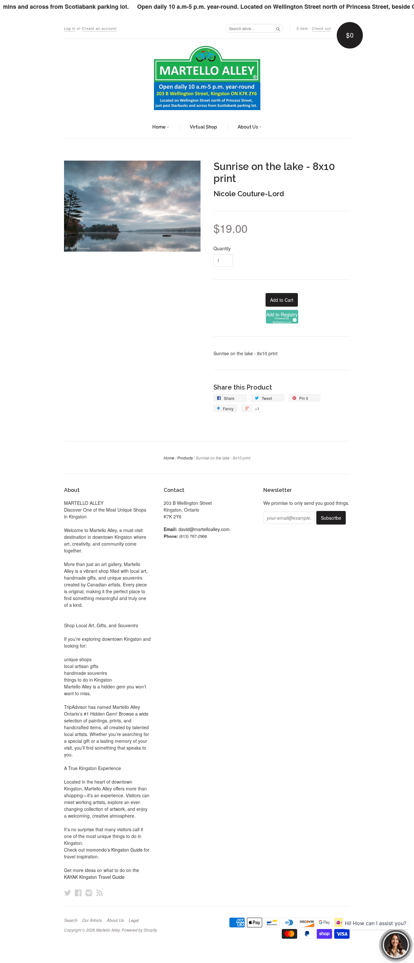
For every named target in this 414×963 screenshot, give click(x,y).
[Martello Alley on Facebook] (78, 892)
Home (159, 127)
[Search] (278, 28)
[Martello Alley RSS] (99, 892)
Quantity (222, 248)
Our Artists (92, 920)
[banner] (207, 77)
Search (70, 920)
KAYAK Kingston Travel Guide (94, 877)
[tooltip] (294, 319)
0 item (302, 28)
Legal (134, 920)
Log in (69, 28)
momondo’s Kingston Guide (114, 849)
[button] (282, 316)
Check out (321, 28)
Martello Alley (108, 930)
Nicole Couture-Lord (248, 193)
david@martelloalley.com (204, 529)
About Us (248, 127)
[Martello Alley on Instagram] (89, 892)
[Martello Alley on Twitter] (67, 892)
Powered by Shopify (139, 930)
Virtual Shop (203, 127)
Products (185, 457)
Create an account (99, 28)
